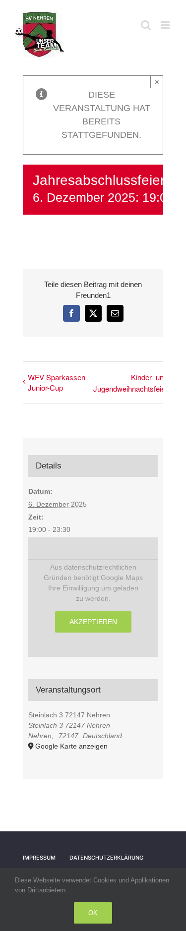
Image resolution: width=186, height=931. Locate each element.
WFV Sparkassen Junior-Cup (56, 382)
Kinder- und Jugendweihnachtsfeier (130, 383)
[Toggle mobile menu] (166, 25)
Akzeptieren (93, 622)
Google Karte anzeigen (71, 746)
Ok (93, 913)
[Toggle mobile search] (146, 25)
